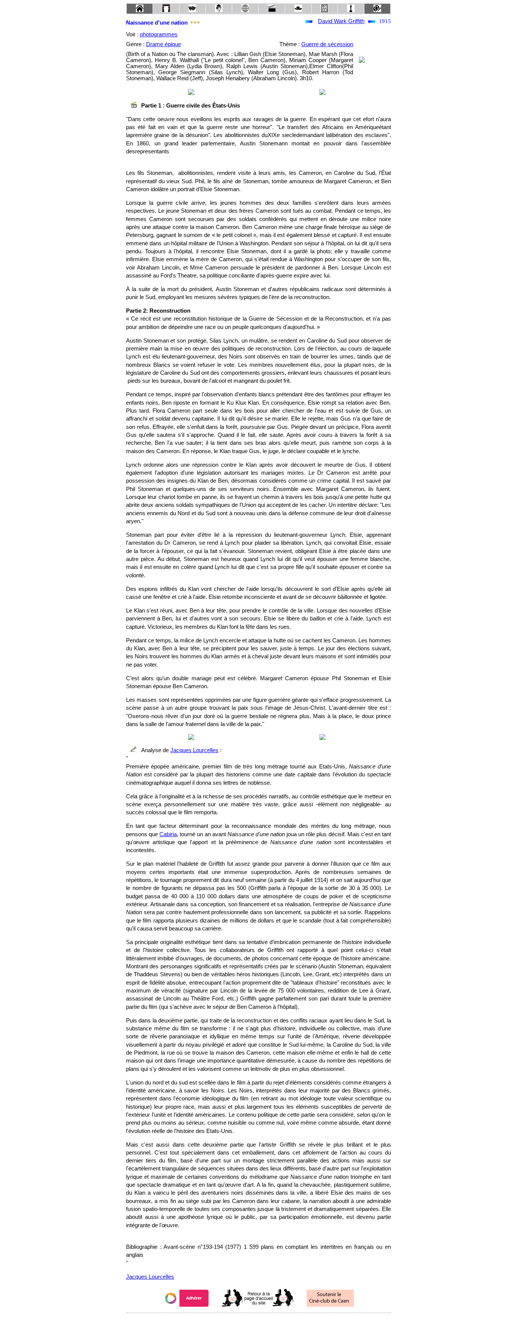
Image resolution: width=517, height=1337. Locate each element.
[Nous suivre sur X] (258, 1323)
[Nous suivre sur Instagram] (272, 1323)
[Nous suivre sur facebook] (244, 1323)
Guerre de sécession (327, 44)
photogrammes (159, 34)
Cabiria (168, 834)
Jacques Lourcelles (194, 750)
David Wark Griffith (341, 21)
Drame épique (163, 44)
